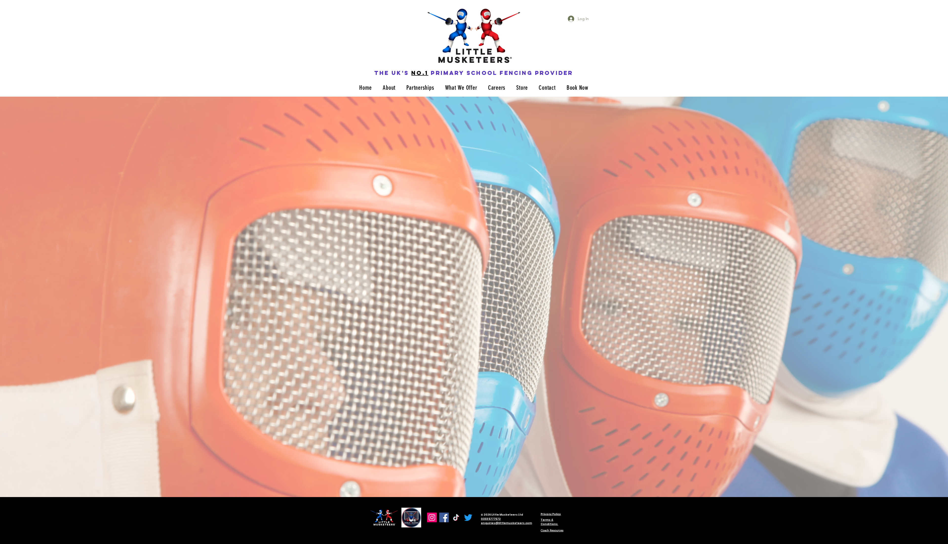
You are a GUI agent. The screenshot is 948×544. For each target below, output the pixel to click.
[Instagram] (432, 517)
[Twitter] (468, 517)
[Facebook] (444, 517)
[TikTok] (456, 517)
